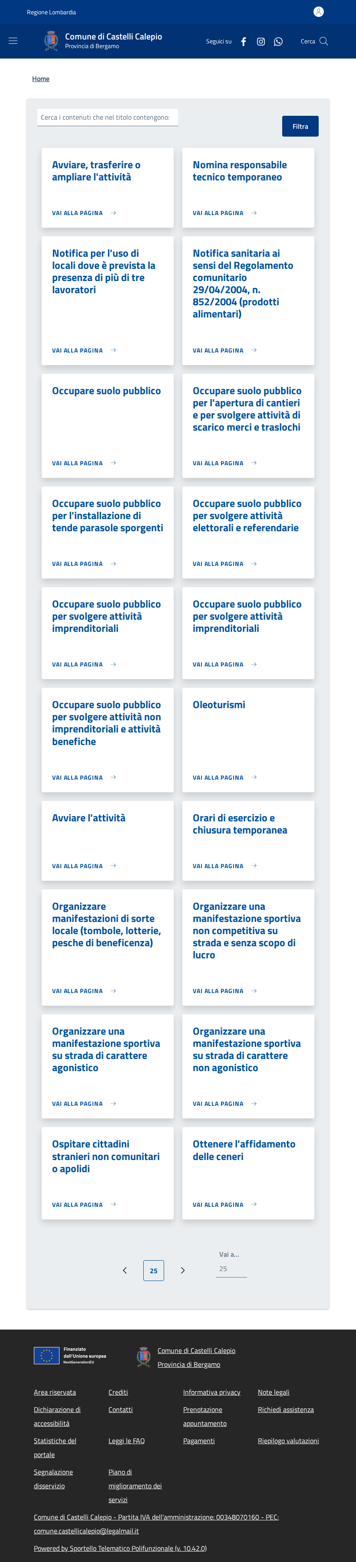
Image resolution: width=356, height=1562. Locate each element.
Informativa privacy (212, 1392)
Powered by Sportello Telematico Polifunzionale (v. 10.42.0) (120, 1548)
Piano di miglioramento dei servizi (135, 1486)
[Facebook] (240, 41)
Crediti (118, 1392)
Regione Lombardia (51, 11)
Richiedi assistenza (286, 1409)
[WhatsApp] (274, 41)
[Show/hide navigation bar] (13, 40)
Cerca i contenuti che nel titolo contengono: (105, 117)
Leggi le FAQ (127, 1440)
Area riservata (55, 1392)
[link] (86, 212)
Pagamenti (199, 1440)
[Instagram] (257, 41)
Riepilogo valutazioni (288, 1440)
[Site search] (324, 41)
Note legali (274, 1392)
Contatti (121, 1409)
